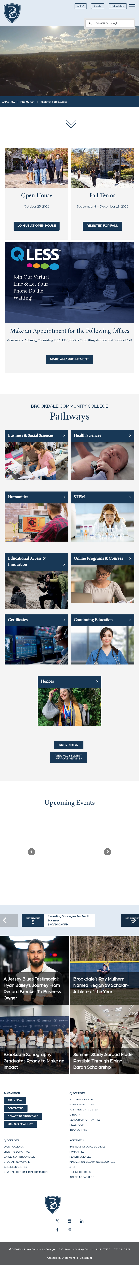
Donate (97, 6)
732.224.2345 (122, 1249)
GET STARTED (68, 744)
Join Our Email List (20, 1124)
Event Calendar (15, 1147)
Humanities (77, 1152)
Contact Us (16, 1108)
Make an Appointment (69, 359)
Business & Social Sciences (88, 1147)
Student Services (82, 1099)
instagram (69, 1221)
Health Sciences (80, 1157)
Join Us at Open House (37, 225)
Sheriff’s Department (18, 1152)
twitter (57, 1221)
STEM (73, 1167)
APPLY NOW (8, 102)
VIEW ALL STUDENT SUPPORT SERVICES (68, 757)
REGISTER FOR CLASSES (54, 102)
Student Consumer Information (26, 1172)
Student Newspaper (17, 1162)
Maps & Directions (82, 1104)
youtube (69, 1230)
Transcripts (78, 1130)
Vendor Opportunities (85, 1120)
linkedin (82, 1221)
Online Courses (80, 1172)
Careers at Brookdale (19, 1157)
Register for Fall (102, 225)
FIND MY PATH (27, 102)
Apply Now (15, 1100)
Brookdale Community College (15, 13)
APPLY (80, 6)
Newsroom (77, 1125)
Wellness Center (15, 1167)
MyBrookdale (117, 6)
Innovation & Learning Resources (92, 1162)
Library (75, 1115)
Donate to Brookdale (23, 1116)
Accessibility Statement (61, 1258)
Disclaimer (86, 1258)
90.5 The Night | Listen (84, 1109)
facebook (57, 1230)
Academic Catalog (82, 1177)
